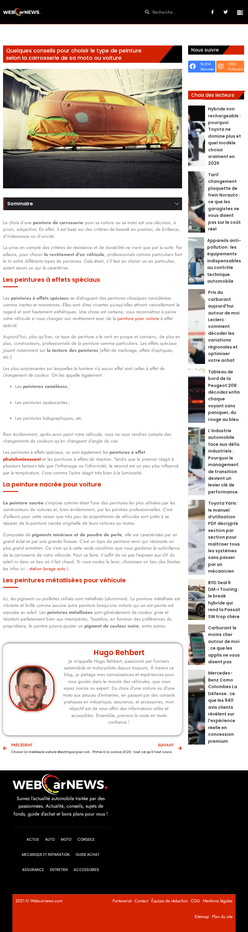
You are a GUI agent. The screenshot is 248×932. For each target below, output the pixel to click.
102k (232, 64)
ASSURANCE (33, 869)
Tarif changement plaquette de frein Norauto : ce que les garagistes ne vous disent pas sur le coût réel (224, 202)
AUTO (50, 839)
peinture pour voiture (138, 318)
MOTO (66, 839)
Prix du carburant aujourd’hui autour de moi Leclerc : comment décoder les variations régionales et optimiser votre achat (224, 326)
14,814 (205, 64)
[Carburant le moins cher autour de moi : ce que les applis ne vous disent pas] (196, 644)
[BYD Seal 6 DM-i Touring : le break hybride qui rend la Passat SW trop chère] (196, 599)
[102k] (221, 66)
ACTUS (33, 839)
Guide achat (88, 854)
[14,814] (193, 66)
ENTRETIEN (59, 869)
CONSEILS (86, 839)
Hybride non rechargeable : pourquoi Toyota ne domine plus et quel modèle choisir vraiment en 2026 (224, 136)
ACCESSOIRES (86, 869)
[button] (240, 13)
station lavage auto (47, 568)
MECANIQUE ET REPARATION (46, 854)
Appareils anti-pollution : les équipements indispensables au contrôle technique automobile (224, 260)
